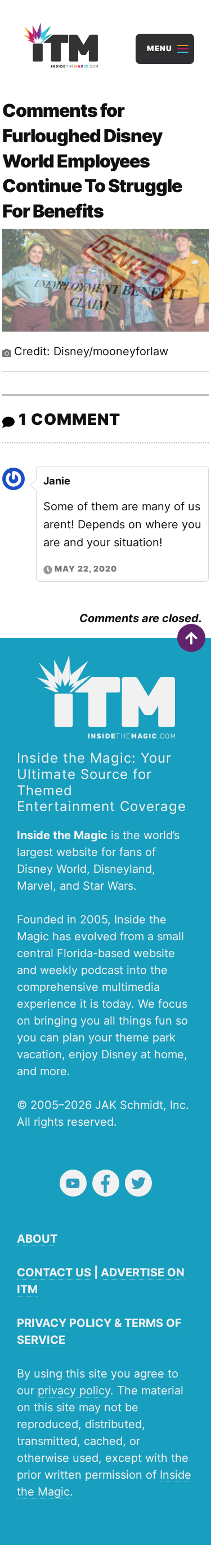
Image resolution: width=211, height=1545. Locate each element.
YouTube (73, 1183)
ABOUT (37, 1238)
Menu (159, 48)
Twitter (138, 1183)
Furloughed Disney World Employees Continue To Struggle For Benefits (92, 173)
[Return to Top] (191, 638)
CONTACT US (54, 1272)
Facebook (105, 1183)
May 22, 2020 (86, 568)
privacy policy (74, 1390)
